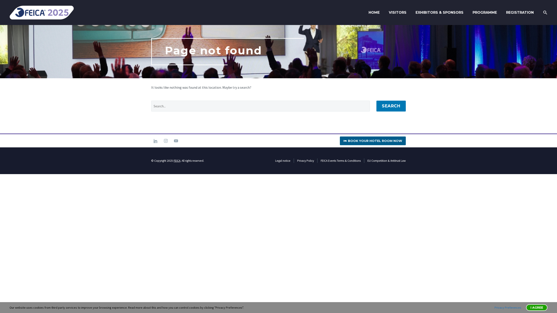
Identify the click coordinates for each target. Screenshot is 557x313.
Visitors (397, 12)
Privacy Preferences (508, 308)
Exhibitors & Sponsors (439, 12)
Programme (485, 12)
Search (391, 105)
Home (374, 12)
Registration (520, 12)
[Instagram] (165, 141)
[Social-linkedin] (155, 141)
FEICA (177, 161)
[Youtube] (176, 141)
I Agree (536, 308)
